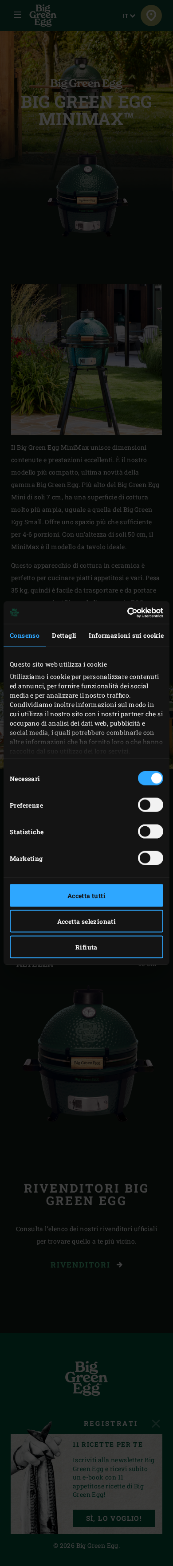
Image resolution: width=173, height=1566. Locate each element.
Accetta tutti (86, 895)
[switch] (150, 805)
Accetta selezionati (86, 921)
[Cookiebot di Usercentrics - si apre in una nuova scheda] (124, 612)
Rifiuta (86, 947)
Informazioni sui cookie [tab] (126, 635)
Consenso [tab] (24, 635)
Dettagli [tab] (64, 635)
